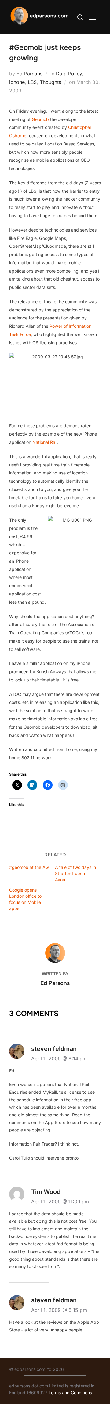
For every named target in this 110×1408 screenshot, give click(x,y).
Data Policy (69, 73)
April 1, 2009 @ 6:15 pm (59, 1310)
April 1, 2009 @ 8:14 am (59, 1058)
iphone (17, 82)
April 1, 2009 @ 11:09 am (60, 1201)
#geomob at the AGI (29, 867)
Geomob (40, 119)
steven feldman (54, 1048)
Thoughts (50, 82)
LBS (32, 82)
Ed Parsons (29, 73)
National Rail (44, 442)
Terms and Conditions (70, 1392)
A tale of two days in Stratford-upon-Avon (75, 873)
